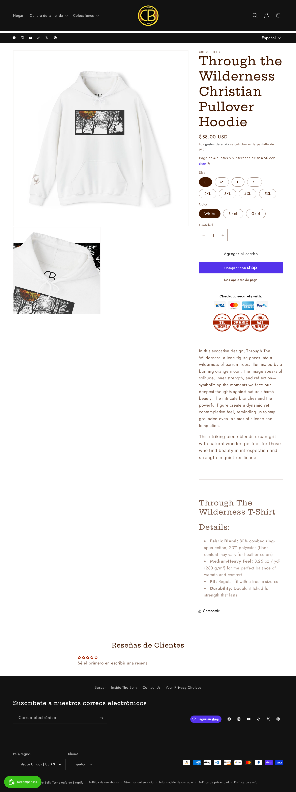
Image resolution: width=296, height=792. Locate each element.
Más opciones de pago (241, 280)
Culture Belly (42, 782)
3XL (227, 193)
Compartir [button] (211, 610)
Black (233, 213)
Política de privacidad (214, 782)
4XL (247, 193)
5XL (268, 193)
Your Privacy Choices (183, 687)
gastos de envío (217, 144)
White (209, 213)
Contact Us (151, 687)
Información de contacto (176, 782)
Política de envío (245, 782)
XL (255, 182)
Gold (255, 213)
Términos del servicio (139, 782)
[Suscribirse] (101, 718)
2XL (207, 193)
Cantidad (206, 225)
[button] (48, 15)
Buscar (100, 687)
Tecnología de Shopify (67, 782)
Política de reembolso (104, 782)
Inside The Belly (124, 687)
